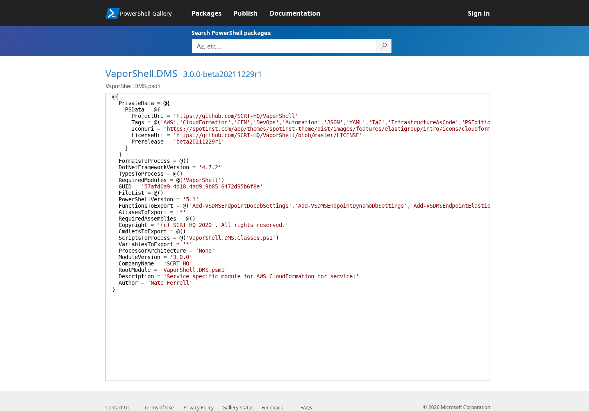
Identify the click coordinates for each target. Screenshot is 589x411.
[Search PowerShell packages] (384, 46)
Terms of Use (159, 407)
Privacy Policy (199, 407)
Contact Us (117, 407)
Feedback (272, 407)
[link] (213, 13)
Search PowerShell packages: (232, 32)
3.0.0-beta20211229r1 (222, 74)
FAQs (306, 407)
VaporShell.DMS (141, 73)
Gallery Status (238, 407)
